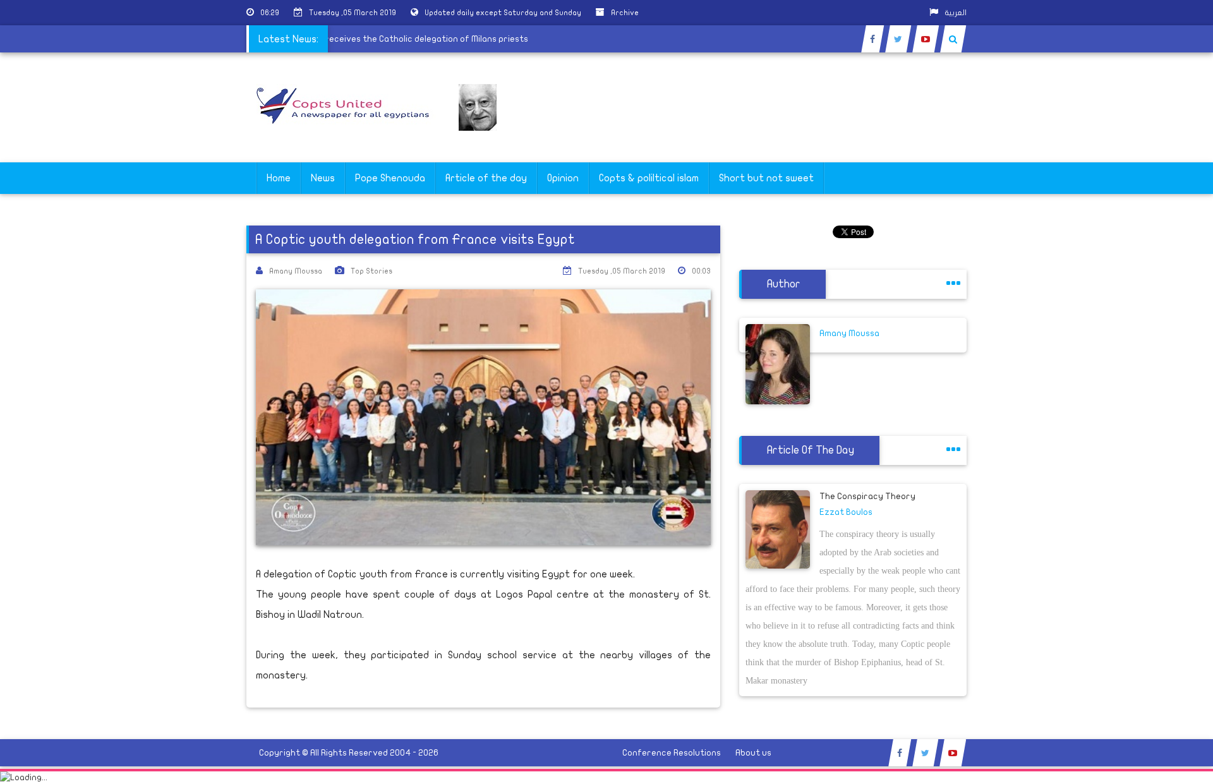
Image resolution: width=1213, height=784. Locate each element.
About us (753, 752)
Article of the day (486, 178)
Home (279, 178)
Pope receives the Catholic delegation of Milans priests (424, 39)
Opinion (563, 178)
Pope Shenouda (390, 178)
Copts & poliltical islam (649, 178)
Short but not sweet (766, 178)
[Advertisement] (1153, 399)
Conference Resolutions (671, 752)
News (323, 178)
